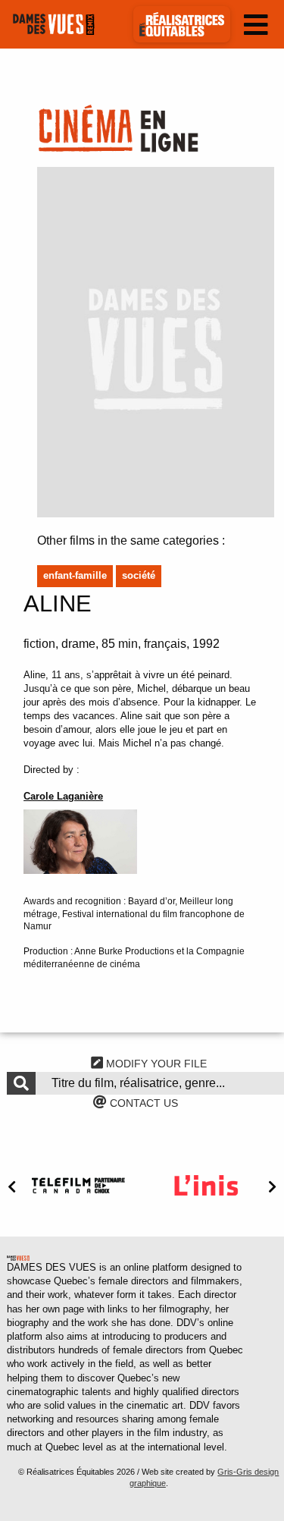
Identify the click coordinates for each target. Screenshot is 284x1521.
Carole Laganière (63, 796)
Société (138, 575)
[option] (78, 1185)
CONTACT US (142, 1103)
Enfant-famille (75, 575)
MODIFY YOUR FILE (155, 1063)
